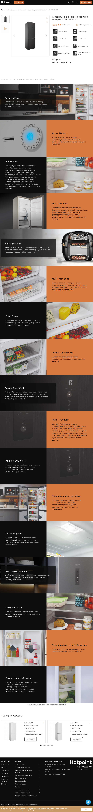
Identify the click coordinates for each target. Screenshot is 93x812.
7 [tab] (48, 745)
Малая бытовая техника (23, 793)
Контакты (4, 773)
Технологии (5, 770)
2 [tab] (41, 745)
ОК (86, 809)
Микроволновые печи (22, 790)
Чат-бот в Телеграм (85, 770)
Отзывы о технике (4, 780)
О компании (5, 764)
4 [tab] (44, 745)
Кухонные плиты (20, 784)
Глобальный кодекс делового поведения (55, 765)
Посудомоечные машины (23, 775)
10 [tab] (52, 745)
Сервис (4, 767)
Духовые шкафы (20, 781)
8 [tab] (49, 745)
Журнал (4, 784)
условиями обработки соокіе (35, 808)
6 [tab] (47, 745)
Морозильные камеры (22, 767)
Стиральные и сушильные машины (23, 771)
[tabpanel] (23, 731)
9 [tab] (51, 745)
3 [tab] (43, 745)
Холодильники (12, 10)
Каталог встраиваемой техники (26, 796)
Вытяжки (18, 787)
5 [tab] (45, 745)
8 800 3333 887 (85, 766)
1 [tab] (40, 745)
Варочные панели (21, 778)
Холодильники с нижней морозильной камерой (32, 10)
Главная (3, 10)
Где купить (4, 776)
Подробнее (30, 739)
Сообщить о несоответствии (55, 774)
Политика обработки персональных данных (57, 770)
